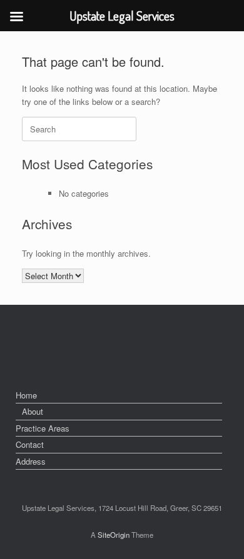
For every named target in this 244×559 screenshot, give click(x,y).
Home (26, 395)
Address (31, 461)
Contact (30, 444)
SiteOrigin (114, 535)
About (32, 411)
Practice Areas (42, 428)
